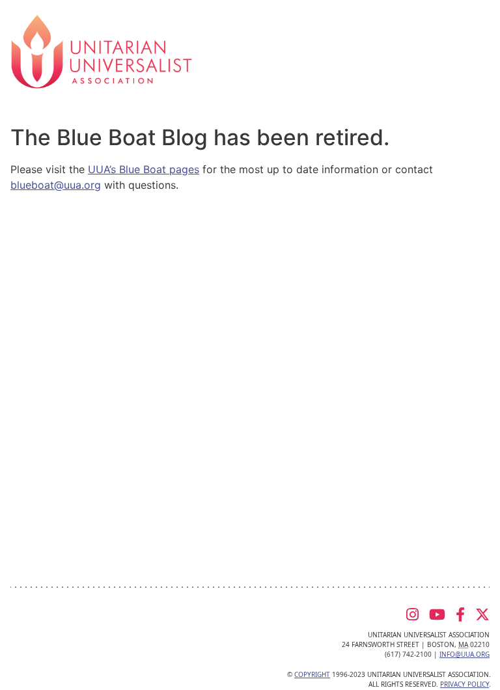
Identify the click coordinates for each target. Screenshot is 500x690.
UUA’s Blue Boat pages (143, 169)
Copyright (312, 674)
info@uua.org (464, 654)
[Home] (101, 51)
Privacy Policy (464, 684)
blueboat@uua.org (55, 184)
